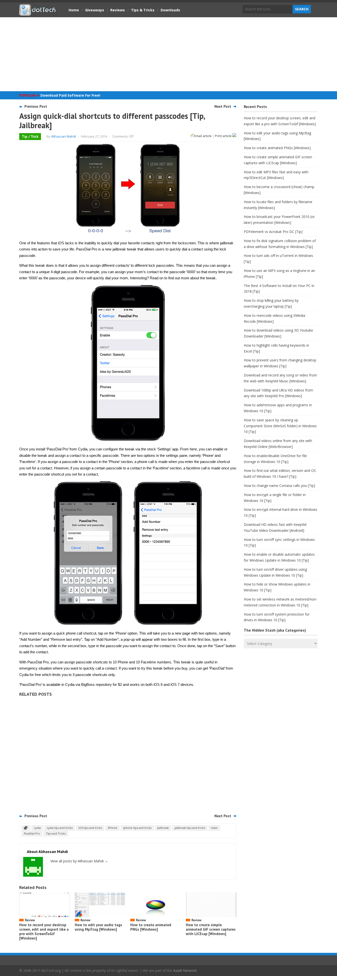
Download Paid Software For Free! (70, 95)
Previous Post (35, 106)
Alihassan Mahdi (63, 136)
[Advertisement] (168, 54)
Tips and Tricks (56, 833)
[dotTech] (37, 13)
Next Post (222, 106)
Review (30, 920)
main (214, 828)
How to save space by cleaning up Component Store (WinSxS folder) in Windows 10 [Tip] (280, 426)
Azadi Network (185, 970)
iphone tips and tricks (137, 828)
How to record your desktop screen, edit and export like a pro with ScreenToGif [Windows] (44, 932)
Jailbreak (163, 828)
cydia (37, 828)
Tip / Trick (30, 136)
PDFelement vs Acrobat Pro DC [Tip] (273, 231)
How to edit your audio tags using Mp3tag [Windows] (98, 927)
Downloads (170, 10)
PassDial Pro (32, 833)
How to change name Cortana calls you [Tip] (279, 485)
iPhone (112, 828)
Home (74, 10)
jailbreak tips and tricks (190, 828)
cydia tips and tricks (60, 828)
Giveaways (94, 10)
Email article (203, 136)
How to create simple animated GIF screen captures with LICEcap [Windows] (211, 929)
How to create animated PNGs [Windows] (150, 927)
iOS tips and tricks (90, 828)
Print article (223, 136)
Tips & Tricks (142, 10)
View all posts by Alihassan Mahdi (79, 861)
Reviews (117, 10)
